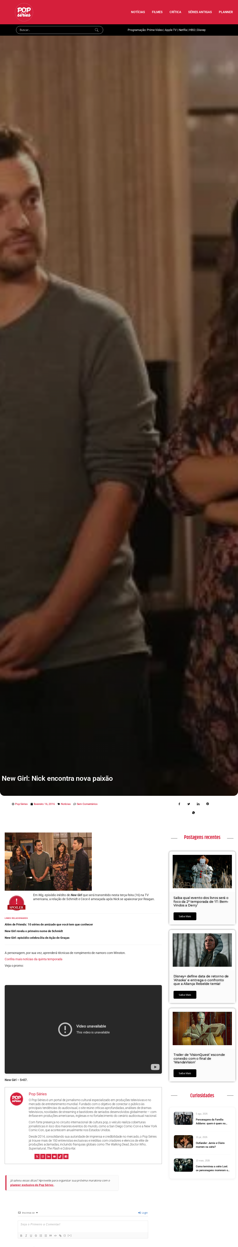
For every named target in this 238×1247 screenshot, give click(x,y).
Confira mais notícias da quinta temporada (33, 959)
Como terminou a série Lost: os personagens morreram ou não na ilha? (212, 1168)
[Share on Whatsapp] (193, 812)
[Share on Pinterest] (207, 803)
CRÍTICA (175, 12)
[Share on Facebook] (179, 803)
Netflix (183, 30)
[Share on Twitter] (188, 803)
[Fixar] (35, 1236)
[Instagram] (42, 1156)
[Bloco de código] (55, 1236)
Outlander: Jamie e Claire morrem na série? (210, 1145)
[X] (37, 1156)
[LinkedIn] (48, 1156)
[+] (70, 1235)
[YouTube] (54, 1156)
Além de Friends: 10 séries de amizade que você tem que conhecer (49, 924)
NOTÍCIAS (138, 12)
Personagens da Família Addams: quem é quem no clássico (210, 1122)
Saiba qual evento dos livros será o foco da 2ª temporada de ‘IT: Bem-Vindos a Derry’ (201, 901)
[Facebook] (65, 1156)
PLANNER (226, 12)
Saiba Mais (185, 916)
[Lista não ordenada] (45, 1236)
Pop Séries (38, 1094)
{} (65, 1235)
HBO (192, 30)
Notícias (66, 804)
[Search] (96, 30)
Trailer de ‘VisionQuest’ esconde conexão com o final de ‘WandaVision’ (199, 1058)
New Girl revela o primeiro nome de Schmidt (34, 931)
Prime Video (155, 30)
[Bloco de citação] (50, 1236)
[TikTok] (60, 1156)
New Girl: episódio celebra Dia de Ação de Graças (37, 937)
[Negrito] (21, 1236)
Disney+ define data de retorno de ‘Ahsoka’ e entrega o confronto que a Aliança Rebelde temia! (201, 980)
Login (144, 1212)
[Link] (60, 1236)
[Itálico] (26, 1236)
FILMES (157, 12)
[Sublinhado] (31, 1236)
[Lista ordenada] (40, 1236)
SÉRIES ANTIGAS (200, 12)
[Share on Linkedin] (198, 803)
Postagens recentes (202, 837)
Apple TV (171, 30)
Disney (201, 30)
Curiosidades (202, 1096)
